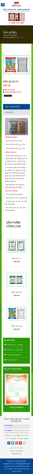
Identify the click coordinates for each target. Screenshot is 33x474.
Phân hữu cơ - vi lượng (15, 345)
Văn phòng (8, 425)
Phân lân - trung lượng (15, 350)
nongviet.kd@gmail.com (13, 92)
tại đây (14, 438)
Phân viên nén (12, 360)
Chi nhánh (8, 430)
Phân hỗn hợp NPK (13, 355)
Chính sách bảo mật (16, 448)
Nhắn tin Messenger (16, 451)
